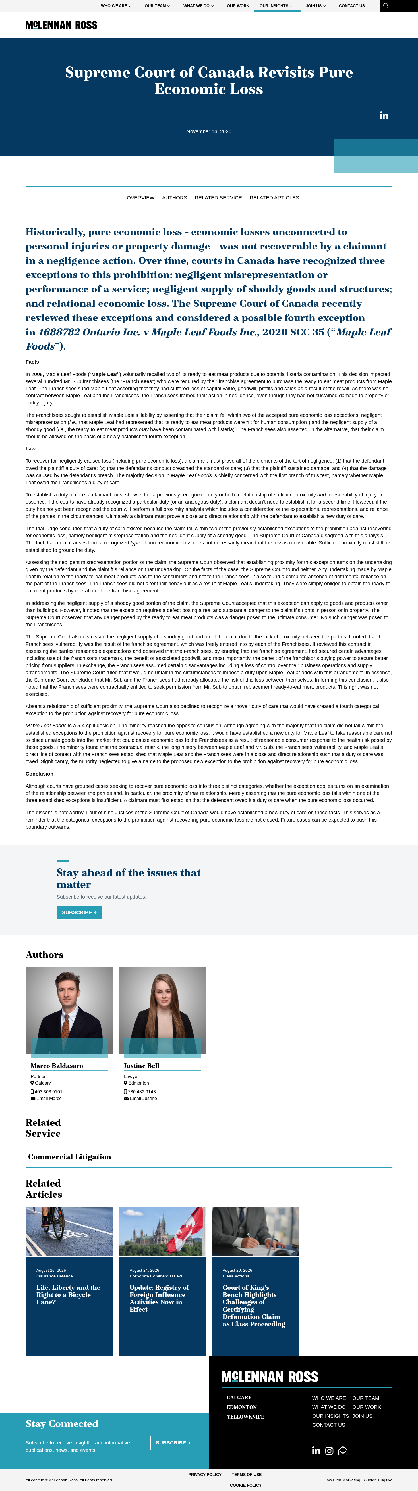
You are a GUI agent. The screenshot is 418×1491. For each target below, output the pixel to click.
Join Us (314, 5)
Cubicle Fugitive (378, 1480)
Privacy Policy (205, 1474)
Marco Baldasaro (57, 1066)
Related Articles (274, 198)
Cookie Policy (246, 1485)
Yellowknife (245, 1417)
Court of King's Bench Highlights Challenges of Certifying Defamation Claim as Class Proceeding (254, 1305)
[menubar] (233, 6)
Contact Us (352, 5)
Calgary (43, 1082)
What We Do (196, 5)
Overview (140, 198)
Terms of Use (247, 1474)
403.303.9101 (49, 1091)
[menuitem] (117, 6)
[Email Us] (342, 1451)
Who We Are (114, 5)
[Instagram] (329, 1451)
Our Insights (274, 5)
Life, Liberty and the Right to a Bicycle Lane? (68, 1294)
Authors (174, 198)
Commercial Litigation (69, 1157)
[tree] (209, 1157)
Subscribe (77, 912)
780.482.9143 (142, 1091)
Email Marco (49, 1098)
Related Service (218, 198)
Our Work (238, 5)
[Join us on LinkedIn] (316, 1451)
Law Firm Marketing (342, 1480)
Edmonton (138, 1082)
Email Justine (143, 1098)
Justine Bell (141, 1066)
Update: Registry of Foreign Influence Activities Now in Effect (159, 1298)
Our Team (155, 5)
